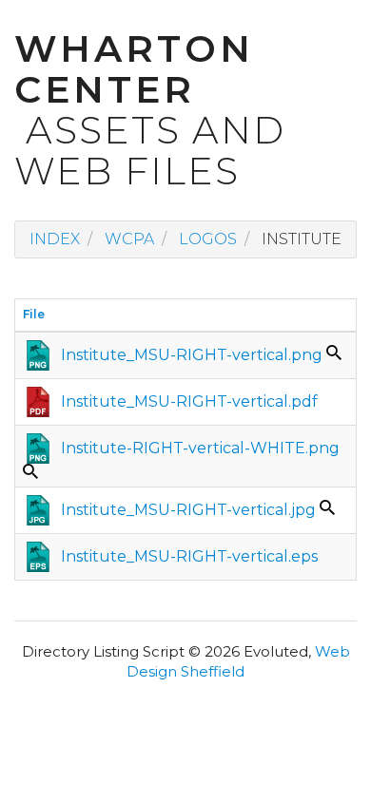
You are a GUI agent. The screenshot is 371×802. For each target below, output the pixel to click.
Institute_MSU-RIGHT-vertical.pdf (189, 401)
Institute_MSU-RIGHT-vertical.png (191, 355)
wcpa (129, 239)
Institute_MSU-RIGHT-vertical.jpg (188, 510)
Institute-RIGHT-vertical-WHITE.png (200, 448)
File (34, 314)
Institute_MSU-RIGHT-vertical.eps (189, 556)
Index (54, 239)
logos (208, 239)
